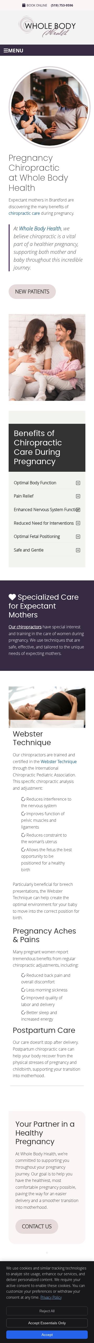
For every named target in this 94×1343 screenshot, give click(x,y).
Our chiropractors (25, 627)
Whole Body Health (40, 228)
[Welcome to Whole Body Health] (47, 36)
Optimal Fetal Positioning (37, 536)
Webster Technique (59, 761)
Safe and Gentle (29, 550)
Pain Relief (23, 496)
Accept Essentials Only (47, 1323)
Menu (15, 50)
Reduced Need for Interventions (44, 523)
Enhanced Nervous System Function (47, 509)
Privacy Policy (51, 1297)
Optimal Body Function (35, 483)
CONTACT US (37, 1226)
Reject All (47, 1311)
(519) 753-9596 (62, 5)
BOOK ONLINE (37, 5)
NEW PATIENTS (32, 291)
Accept (47, 1335)
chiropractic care (24, 213)
